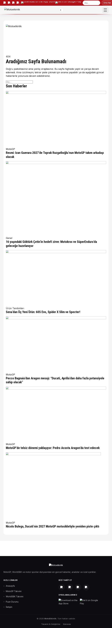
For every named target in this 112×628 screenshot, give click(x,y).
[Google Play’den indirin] (68, 2)
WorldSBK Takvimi (14, 596)
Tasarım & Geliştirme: (51, 624)
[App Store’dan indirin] (38, 2)
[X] (78, 587)
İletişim (9, 607)
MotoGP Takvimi (13, 591)
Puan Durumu (12, 601)
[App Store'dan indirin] (69, 602)
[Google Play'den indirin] (90, 602)
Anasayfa (10, 586)
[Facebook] (86, 587)
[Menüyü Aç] (105, 10)
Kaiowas (67, 624)
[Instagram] (62, 587)
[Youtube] (70, 587)
